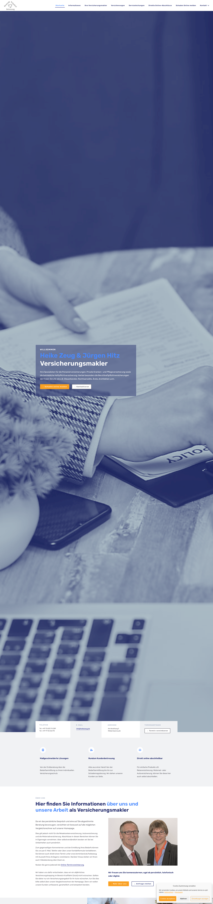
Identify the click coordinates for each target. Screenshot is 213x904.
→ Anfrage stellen (142, 884)
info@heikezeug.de (83, 729)
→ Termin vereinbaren (157, 731)
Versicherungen (118, 5)
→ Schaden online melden (54, 387)
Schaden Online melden (186, 5)
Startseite (60, 5)
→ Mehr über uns (119, 884)
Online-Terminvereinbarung (72, 865)
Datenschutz (168, 892)
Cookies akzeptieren (167, 899)
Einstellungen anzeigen (200, 899)
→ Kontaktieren (81, 387)
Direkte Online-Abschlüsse (160, 5)
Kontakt (203, 5)
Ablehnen (183, 899)
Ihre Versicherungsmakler (96, 5)
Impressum (179, 892)
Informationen (74, 5)
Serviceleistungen (137, 5)
